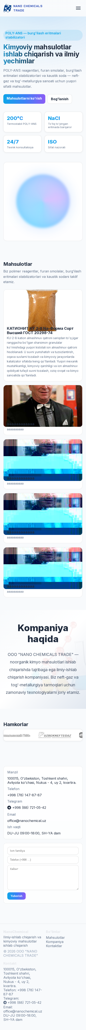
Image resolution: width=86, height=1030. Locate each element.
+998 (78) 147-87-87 (24, 795)
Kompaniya (54, 942)
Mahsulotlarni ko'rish (24, 98)
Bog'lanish (59, 99)
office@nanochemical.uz (26, 821)
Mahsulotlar (55, 937)
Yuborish (16, 896)
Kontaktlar (54, 946)
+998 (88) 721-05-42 (29, 807)
